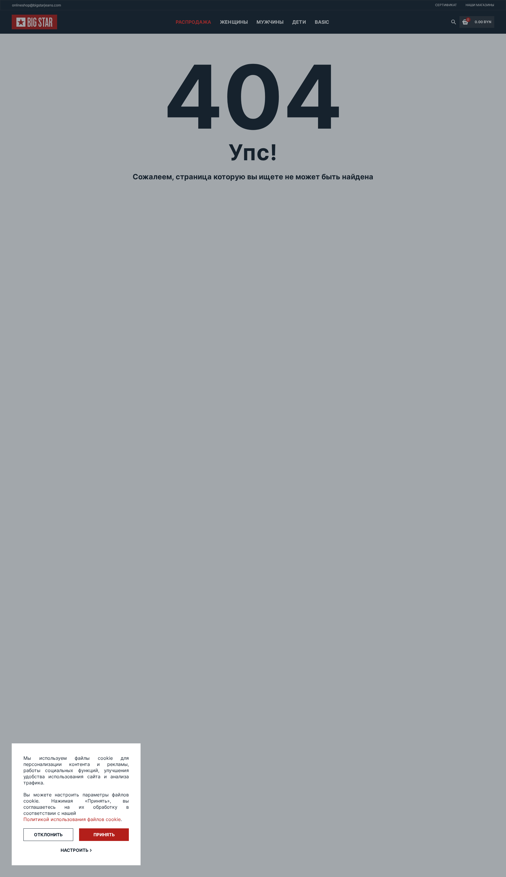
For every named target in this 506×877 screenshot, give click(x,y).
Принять (104, 834)
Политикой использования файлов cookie (72, 819)
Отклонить (48, 834)
